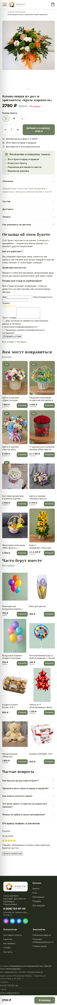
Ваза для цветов (37, 606)
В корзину (22, 405)
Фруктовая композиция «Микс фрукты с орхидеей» (13, 546)
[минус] (5, 129)
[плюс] (18, 129)
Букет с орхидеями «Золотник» (40, 546)
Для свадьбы (39, 905)
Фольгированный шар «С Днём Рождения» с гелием (42, 656)
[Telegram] (12, 921)
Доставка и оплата (12, 935)
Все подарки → (9, 565)
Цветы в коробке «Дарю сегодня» (10, 399)
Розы (35, 893)
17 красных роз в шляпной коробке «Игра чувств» (42, 448)
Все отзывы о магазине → (15, 341)
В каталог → (8, 357)
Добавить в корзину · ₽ (39, 130)
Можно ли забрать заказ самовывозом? (24, 814)
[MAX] (6, 921)
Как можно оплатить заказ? (17, 796)
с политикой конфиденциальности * (20, 326)
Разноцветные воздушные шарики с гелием (12, 608)
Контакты (7, 952)
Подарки (37, 901)
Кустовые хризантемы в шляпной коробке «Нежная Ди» (13, 497)
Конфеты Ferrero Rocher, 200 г (10, 706)
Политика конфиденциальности (43, 940)
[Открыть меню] (4, 4)
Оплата (6, 216)
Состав (6, 201)
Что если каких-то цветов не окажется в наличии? (24, 805)
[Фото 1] (27, 88)
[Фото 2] (30, 88)
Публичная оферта (42, 935)
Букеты (36, 888)
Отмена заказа (40, 946)
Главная (11, 12)
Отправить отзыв (12, 336)
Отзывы (7, 947)
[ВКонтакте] (19, 921)
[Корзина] (53, 4)
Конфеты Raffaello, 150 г (41, 754)
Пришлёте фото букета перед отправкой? (25, 788)
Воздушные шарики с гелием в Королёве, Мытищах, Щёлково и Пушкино (12, 657)
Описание (7, 181)
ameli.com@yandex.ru (10, 993)
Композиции (20, 12)
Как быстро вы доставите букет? (20, 780)
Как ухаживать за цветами (16, 224)
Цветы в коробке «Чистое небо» (10, 448)
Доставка (7, 209)
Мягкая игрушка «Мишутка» (9, 755)
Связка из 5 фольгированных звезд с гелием (41, 706)
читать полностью (12, 853)
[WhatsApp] (25, 921)
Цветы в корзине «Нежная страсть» (38, 497)
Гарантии (7, 939)
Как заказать (9, 943)
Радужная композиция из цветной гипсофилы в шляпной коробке (41, 399)
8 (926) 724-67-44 (9, 985)
